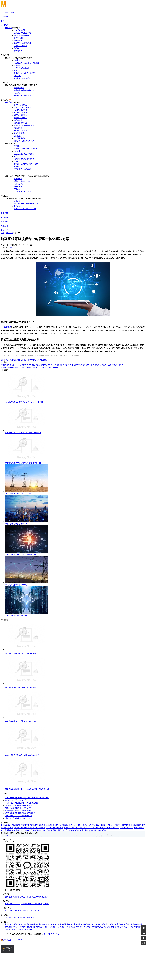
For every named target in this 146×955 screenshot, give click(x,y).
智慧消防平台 (12, 927)
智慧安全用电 (29, 825)
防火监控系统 (129, 927)
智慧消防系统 (51, 828)
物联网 (66, 828)
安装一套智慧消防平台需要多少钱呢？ (20, 805)
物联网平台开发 (119, 825)
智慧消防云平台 (41, 825)
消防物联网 (12, 825)
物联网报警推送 (11, 924)
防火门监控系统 (89, 825)
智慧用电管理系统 (99, 924)
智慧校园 (115, 828)
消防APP (72, 927)
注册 (6, 230)
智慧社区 (30, 911)
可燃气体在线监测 (25, 927)
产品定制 (46, 904)
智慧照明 (77, 830)
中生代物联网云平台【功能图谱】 (18, 811)
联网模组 (8, 904)
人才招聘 (37, 897)
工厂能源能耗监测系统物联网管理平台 (20, 813)
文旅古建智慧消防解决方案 (31, 830)
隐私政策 (15, 917)
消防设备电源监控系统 (103, 825)
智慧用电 (128, 825)
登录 (2, 230)
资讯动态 (4, 213)
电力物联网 (86, 830)
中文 (7, 12)
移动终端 (24, 904)
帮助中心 (4, 217)
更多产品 (8, 28)
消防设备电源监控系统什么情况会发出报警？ (22, 803)
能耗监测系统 (86, 924)
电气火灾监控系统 (76, 825)
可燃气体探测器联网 (39, 927)
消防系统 (59, 828)
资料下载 (4, 222)
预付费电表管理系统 (37, 924)
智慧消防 (4, 825)
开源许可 (30, 917)
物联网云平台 (51, 924)
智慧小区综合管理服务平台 (16, 800)
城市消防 (61, 830)
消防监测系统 (40, 828)
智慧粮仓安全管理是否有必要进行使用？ (108, 365)
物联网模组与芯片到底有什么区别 (18, 816)
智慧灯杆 (90, 828)
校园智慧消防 (19, 828)
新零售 (36, 911)
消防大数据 (53, 830)
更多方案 (8, 102)
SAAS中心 (16, 904)
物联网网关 (64, 825)
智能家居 (15, 911)
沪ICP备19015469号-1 (52, 934)
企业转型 (38, 904)
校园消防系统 (96, 830)
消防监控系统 (29, 828)
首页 (2, 21)
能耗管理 (11, 360)
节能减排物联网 (23, 924)
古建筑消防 (9, 830)
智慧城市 (9, 828)
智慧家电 (23, 911)
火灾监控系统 (74, 828)
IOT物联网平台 (53, 927)
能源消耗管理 (31, 360)
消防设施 (45, 830)
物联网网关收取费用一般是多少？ (14, 365)
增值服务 (31, 904)
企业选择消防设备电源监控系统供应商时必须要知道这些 (27, 798)
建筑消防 (17, 830)
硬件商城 (4, 25)
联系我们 (44, 897)
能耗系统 (7, 327)
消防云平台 (69, 830)
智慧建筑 (83, 828)
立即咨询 (4, 835)
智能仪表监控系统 (74, 924)
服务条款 (23, 917)
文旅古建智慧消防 (123, 924)
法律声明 (8, 917)
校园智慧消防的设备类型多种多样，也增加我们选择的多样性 (50, 365)
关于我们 (4, 226)
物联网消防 (137, 825)
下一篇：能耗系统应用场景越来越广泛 (46, 367)
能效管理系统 (20, 360)
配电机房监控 (99, 828)
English (11, 12)
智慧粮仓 (104, 830)
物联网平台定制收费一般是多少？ (18, 818)
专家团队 (30, 897)
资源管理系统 (42, 360)
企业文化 (15, 897)
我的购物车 (5, 16)
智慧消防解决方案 (126, 828)
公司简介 (8, 897)
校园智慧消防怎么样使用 (83, 365)
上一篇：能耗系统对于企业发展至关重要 (16, 367)
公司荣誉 (23, 897)
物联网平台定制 (53, 825)
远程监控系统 (61, 924)
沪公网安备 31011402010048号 (14, 940)
